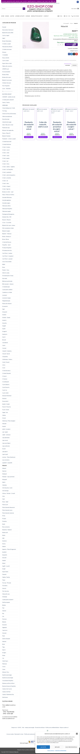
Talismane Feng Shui (7, 208)
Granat (4, 418)
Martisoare (5, 697)
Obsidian (4, 485)
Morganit (4, 479)
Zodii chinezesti (6, 638)
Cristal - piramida (6, 177)
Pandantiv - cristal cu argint (9, 138)
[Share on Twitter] (71, 54)
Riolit (3, 524)
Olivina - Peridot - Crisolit (8, 493)
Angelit (4, 325)
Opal (3, 499)
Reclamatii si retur (19, 734)
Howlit (4, 426)
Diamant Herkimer (6, 395)
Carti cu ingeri (5, 35)
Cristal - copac (5, 155)
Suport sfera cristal (7, 63)
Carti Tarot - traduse (7, 253)
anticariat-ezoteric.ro (33, 3)
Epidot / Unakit (6, 404)
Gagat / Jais (5, 412)
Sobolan (4, 641)
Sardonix (4, 541)
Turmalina (4, 585)
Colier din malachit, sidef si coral (43, 124)
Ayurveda (4, 278)
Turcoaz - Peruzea (6, 582)
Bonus (7, 16)
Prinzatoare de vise (7, 250)
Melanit (4, 468)
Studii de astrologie (7, 675)
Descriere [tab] (67, 65)
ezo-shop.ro (26, 3)
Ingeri (3, 38)
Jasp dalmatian (6, 437)
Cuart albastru (5, 384)
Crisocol (4, 376)
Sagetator (4, 627)
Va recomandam (6, 71)
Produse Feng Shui (6, 247)
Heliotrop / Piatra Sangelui (8, 420)
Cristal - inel (5, 161)
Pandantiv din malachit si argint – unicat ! (71, 125)
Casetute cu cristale (7, 292)
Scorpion (4, 624)
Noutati (4, 27)
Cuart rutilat (5, 393)
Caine (3, 669)
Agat (3, 309)
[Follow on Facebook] (78, 2)
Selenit (4, 546)
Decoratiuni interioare (7, 30)
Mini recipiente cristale (8, 228)
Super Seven (5, 571)
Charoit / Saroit (6, 353)
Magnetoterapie (6, 300)
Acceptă (43, 747)
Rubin (3, 535)
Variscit (4, 588)
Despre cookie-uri (64, 727)
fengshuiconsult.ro (41, 3)
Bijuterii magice (6, 231)
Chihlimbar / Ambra (7, 359)
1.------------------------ (7, 91)
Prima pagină (66, 23)
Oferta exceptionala (7, 116)
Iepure (3, 649)
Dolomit (4, 398)
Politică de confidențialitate (60, 750)
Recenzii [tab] (74, 65)
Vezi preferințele (71, 747)
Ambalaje (4, 596)
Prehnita (4, 521)
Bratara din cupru (6, 77)
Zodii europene (6, 602)
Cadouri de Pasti (6, 691)
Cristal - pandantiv (6, 172)
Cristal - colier (5, 152)
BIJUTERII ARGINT (6, 94)
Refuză (57, 747)
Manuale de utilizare (7, 46)
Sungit (3, 568)
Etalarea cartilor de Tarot (8, 683)
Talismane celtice (6, 205)
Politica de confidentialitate (52, 727)
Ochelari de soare (6, 83)
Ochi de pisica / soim (7, 487)
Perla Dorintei (5, 119)
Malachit (4, 465)
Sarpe (3, 655)
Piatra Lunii (5, 504)
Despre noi (14, 727)
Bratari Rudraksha (6, 41)
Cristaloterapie (6, 286)
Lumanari (4, 295)
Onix (3, 496)
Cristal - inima (5, 163)
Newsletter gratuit (37, 16)
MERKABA (5, 105)
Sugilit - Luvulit (6, 566)
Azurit (3, 337)
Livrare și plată (19, 16)
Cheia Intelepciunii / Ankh (8, 108)
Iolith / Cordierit (6, 429)
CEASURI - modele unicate (8, 97)
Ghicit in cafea (5, 272)
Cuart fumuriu (5, 387)
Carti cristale (5, 60)
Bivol (3, 644)
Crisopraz (4, 379)
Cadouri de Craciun (7, 689)
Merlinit (4, 471)
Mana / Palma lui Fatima (8, 194)
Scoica (3, 543)
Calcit (3, 345)
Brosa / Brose (5, 239)
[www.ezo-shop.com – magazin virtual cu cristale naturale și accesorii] (40, 8)
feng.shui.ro (4, 3)
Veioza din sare (6, 594)
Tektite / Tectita (6, 577)
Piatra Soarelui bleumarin (8, 507)
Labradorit (5, 451)
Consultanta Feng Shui (7, 680)
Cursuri (27, 16)
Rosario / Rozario (6, 219)
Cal (3, 658)
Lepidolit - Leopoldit (7, 462)
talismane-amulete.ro (20, 3)
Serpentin (4, 555)
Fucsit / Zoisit (5, 409)
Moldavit (4, 474)
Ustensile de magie (6, 122)
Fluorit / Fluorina (6, 406)
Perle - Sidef (5, 501)
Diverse (4, 52)
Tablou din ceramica (7, 66)
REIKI (3, 264)
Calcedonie (5, 342)
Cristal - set (5, 180)
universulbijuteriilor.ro (11, 3)
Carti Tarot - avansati (7, 258)
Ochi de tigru (5, 490)
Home (2, 16)
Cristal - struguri (6, 186)
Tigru (3, 647)
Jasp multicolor (6, 446)
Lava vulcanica (5, 460)
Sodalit (4, 560)
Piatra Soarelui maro (7, 510)
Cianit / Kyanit (5, 362)
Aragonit (4, 331)
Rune (3, 267)
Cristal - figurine (6, 189)
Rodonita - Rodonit (7, 529)
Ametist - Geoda (6, 317)
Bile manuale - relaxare (7, 284)
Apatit (3, 328)
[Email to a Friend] (74, 54)
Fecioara (4, 619)
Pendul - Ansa (5, 270)
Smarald (4, 557)
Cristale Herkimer (6, 144)
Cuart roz (4, 390)
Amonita (4, 323)
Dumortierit (5, 401)
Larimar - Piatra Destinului (8, 457)
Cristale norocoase (6, 49)
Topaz (3, 580)
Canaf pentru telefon (7, 289)
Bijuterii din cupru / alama (8, 225)
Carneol (4, 348)
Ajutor (12, 16)
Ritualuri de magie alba (7, 130)
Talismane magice (6, 211)
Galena (4, 415)
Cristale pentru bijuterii (8, 99)
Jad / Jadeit (5, 432)
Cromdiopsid (5, 381)
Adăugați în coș (71, 44)
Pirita (3, 515)
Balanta (4, 622)
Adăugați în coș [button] (28, 137)
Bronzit (4, 339)
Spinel (3, 563)
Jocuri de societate (6, 261)
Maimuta (4, 663)
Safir (3, 538)
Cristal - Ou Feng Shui (7, 169)
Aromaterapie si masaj (7, 275)
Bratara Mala (5, 74)
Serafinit (4, 552)
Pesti (3, 636)
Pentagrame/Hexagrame (8, 214)
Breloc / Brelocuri (6, 236)
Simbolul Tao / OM (6, 217)
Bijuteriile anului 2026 (7, 32)
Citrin (3, 365)
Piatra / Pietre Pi (6, 133)
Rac (3, 613)
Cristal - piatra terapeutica (8, 175)
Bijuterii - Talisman (6, 233)
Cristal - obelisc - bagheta (8, 166)
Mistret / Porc (5, 672)
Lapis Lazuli (5, 454)
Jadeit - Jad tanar (6, 434)
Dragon (4, 652)
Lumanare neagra (6, 298)
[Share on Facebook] (69, 54)
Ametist (4, 314)
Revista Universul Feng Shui (9, 686)
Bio (23, 727)
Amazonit (4, 312)
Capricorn (4, 630)
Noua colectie (5, 57)
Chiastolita (5, 356)
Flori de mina (5, 591)
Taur (3, 608)
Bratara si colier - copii (7, 191)
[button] (77, 733)
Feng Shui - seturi (6, 244)
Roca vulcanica (6, 527)
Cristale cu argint (6, 43)
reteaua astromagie (29, 727)
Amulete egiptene (6, 200)
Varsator (4, 633)
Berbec (4, 605)
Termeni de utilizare (40, 727)
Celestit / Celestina (6, 351)
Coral (3, 367)
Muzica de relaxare (6, 303)
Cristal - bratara (6, 147)
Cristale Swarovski (6, 141)
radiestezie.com (56, 3)
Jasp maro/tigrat (6, 443)
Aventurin (4, 334)
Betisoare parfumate (7, 281)
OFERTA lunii (5, 69)
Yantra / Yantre (6, 102)
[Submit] (24, 8)
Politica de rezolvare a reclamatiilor (33, 734)
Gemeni (4, 610)
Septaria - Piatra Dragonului (9, 549)
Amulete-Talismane (7, 197)
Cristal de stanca (6, 370)
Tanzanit (4, 574)
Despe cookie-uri (50, 750)
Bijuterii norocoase (7, 80)
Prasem (4, 518)
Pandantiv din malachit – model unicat (29, 125)
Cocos (3, 666)
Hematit (4, 423)
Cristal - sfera (5, 183)
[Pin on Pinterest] (76, 54)
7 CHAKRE (5, 55)
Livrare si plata (10, 734)
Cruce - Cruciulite (6, 222)
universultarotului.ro (49, 3)
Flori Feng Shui (6, 85)
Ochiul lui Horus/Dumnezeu (9, 113)
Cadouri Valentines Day (8, 694)
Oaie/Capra (5, 661)
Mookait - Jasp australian (8, 476)
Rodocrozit (5, 532)
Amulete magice (6, 203)
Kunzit (4, 448)
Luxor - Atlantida (6, 88)
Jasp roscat (5, 440)
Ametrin (4, 320)
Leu (3, 616)
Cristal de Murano (6, 242)
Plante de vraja (6, 127)
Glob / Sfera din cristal (7, 124)
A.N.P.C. (20, 727)
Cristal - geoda (5, 158)
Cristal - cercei (5, 150)
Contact (46, 16)
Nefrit (3, 482)
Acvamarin (5, 306)
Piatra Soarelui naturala (8, 513)
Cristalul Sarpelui (6, 373)
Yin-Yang (4, 110)
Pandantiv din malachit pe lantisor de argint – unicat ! (57, 126)
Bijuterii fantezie (6, 136)
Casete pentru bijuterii (7, 599)
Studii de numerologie (7, 677)
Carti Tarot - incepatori (7, 256)
